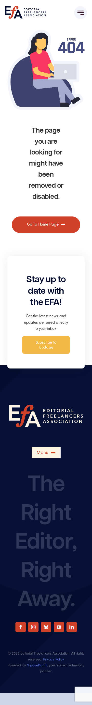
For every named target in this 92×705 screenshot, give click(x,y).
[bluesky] (46, 627)
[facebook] (20, 627)
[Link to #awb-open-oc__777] (80, 12)
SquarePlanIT (37, 665)
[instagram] (33, 627)
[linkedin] (71, 627)
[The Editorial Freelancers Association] (25, 8)
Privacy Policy (53, 659)
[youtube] (59, 627)
